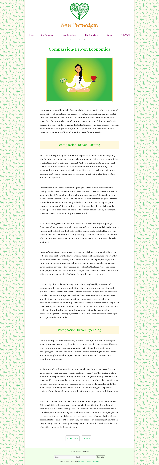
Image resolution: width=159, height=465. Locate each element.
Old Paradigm (47, 35)
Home (32, 35)
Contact (88, 461)
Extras (109, 35)
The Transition (91, 35)
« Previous (72, 438)
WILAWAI (125, 35)
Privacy (81, 461)
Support (96, 461)
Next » (87, 438)
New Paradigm (69, 35)
